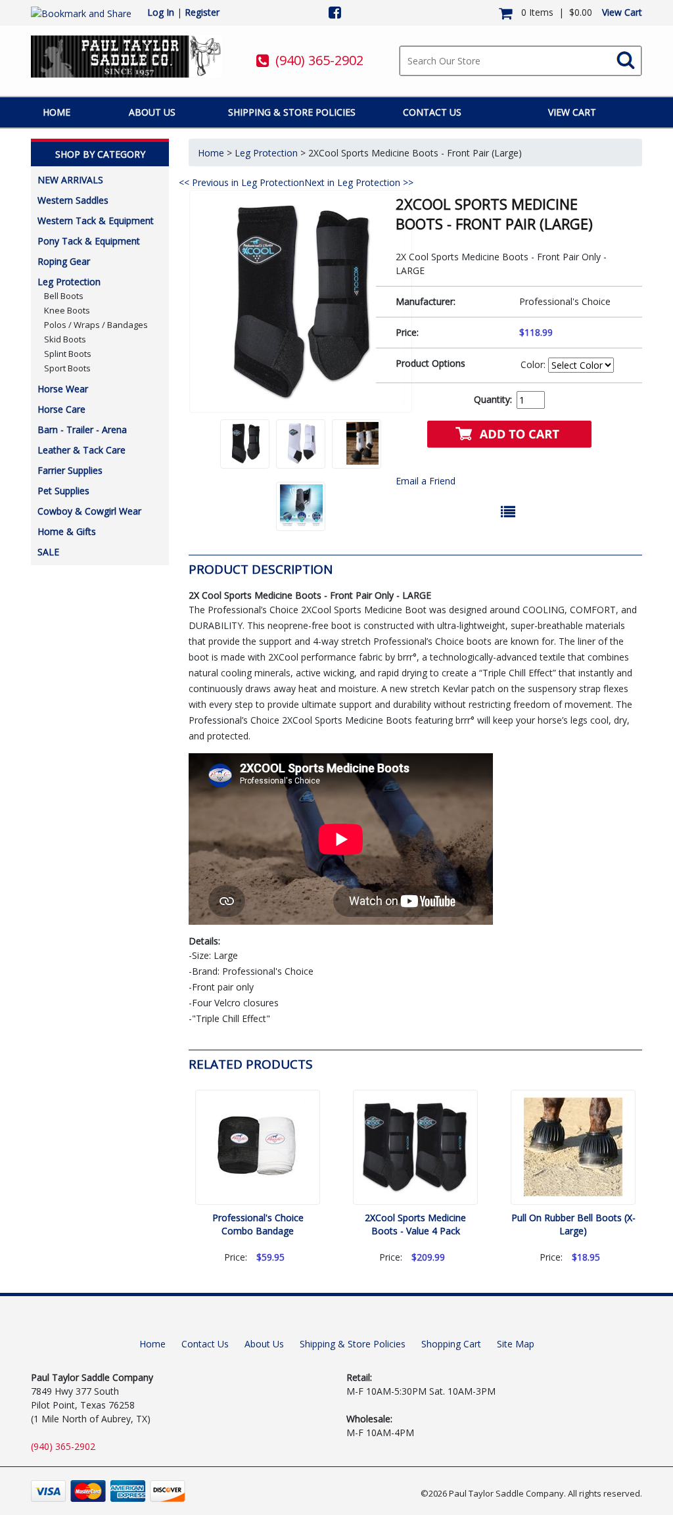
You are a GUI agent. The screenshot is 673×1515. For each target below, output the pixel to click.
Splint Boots (67, 354)
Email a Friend (425, 481)
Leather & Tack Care (81, 450)
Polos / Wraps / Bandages (96, 325)
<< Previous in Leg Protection (241, 182)
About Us (152, 112)
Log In (160, 12)
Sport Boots (67, 368)
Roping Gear (63, 261)
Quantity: (493, 399)
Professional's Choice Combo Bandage (258, 1224)
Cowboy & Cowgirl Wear (89, 511)
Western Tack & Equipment (95, 220)
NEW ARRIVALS (70, 180)
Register (202, 12)
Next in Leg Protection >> (358, 182)
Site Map (515, 1344)
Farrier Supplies (70, 470)
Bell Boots (63, 296)
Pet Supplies (63, 490)
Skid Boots (65, 339)
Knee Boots (67, 310)
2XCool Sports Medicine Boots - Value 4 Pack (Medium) (415, 1230)
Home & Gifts (66, 531)
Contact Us (432, 112)
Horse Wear (62, 389)
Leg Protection (69, 281)
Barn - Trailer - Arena (82, 429)
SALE (48, 552)
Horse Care (61, 409)
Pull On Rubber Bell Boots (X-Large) (573, 1224)
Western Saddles (72, 200)
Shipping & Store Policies (292, 112)
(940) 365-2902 (319, 60)
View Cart (622, 12)
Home (56, 112)
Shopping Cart (451, 1344)
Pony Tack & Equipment (88, 241)
